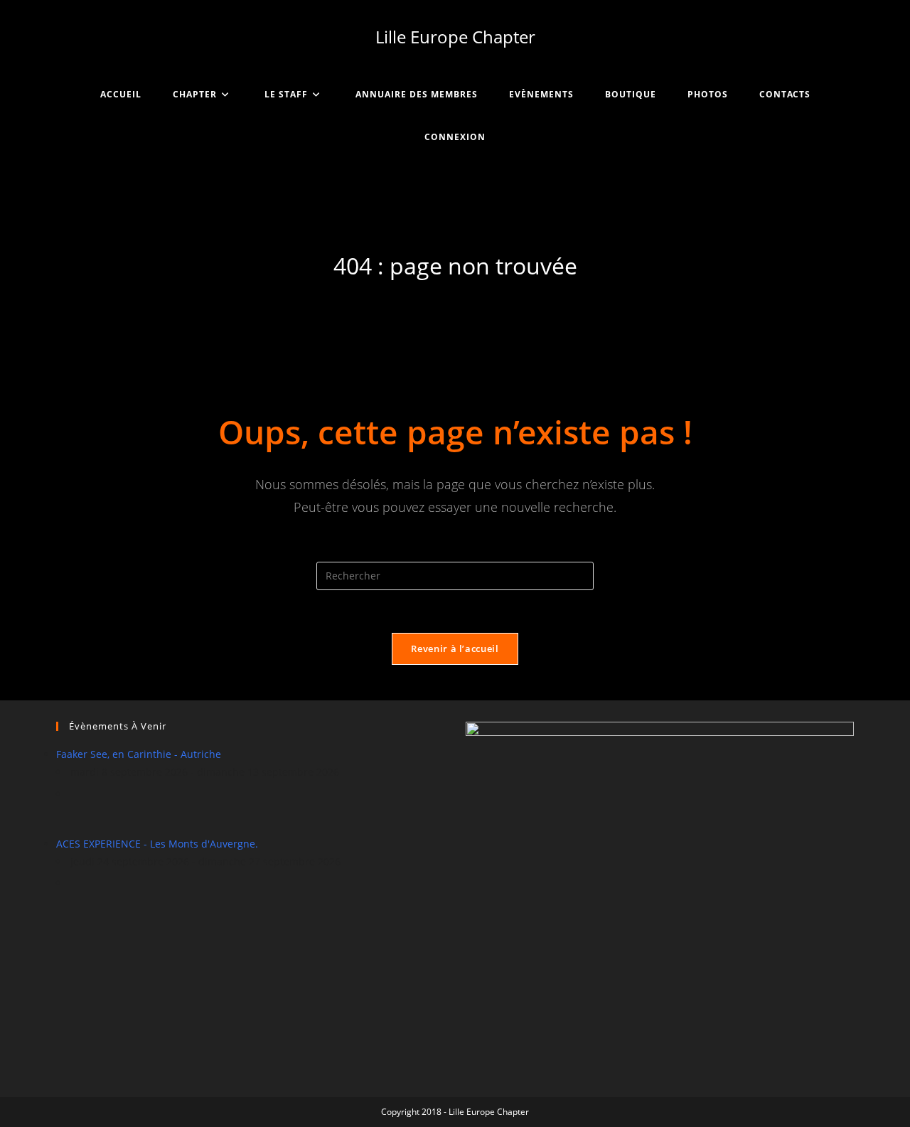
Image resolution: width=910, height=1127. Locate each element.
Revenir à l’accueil (454, 648)
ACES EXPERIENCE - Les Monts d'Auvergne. (157, 843)
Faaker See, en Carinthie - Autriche (138, 754)
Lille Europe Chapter (455, 36)
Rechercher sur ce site (455, 552)
